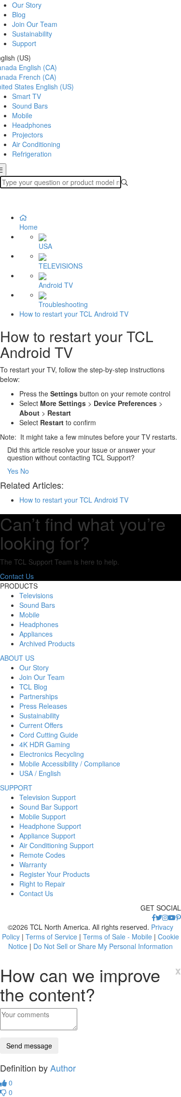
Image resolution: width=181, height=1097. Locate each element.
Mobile (22, 115)
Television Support (47, 797)
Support (24, 43)
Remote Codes (42, 855)
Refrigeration (32, 154)
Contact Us (17, 576)
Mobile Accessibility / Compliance (69, 763)
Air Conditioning (36, 144)
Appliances (36, 634)
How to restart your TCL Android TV (73, 314)
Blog (19, 14)
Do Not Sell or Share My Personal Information (103, 946)
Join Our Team (34, 24)
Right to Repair (42, 883)
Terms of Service (51, 936)
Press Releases (43, 706)
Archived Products (47, 643)
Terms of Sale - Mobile (117, 936)
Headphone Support (50, 826)
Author (63, 1067)
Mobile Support (42, 816)
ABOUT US (17, 658)
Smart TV (26, 96)
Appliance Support (47, 835)
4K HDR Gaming (44, 744)
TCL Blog (33, 686)
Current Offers (41, 725)
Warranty (33, 864)
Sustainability (32, 33)
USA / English (40, 773)
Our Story (27, 5)
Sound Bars (30, 106)
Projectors (27, 134)
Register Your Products (54, 874)
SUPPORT (16, 787)
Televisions (36, 595)
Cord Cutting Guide (48, 735)
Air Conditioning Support (56, 845)
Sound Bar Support (48, 807)
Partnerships (38, 696)
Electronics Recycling (51, 754)
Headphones (31, 125)
